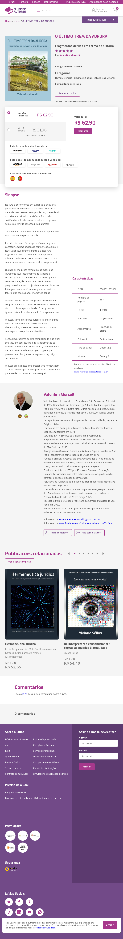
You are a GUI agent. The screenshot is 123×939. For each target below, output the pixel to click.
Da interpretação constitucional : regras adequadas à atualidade (87, 646)
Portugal (23, 1)
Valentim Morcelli (70, 55)
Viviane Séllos (71, 652)
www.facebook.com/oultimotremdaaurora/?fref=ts (85, 523)
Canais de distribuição (44, 768)
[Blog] (40, 912)
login (24, 693)
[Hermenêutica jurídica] (32, 604)
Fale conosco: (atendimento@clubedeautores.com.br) (33, 798)
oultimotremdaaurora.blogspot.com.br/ (79, 519)
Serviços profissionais (44, 750)
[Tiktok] (9, 912)
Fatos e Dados (12, 762)
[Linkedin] (19, 912)
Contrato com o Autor (16, 773)
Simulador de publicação (50, 773)
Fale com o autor (91, 532)
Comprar (83, 130)
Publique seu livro (76, 1)
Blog (7, 750)
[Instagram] (29, 902)
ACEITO (110, 925)
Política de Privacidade (44, 927)
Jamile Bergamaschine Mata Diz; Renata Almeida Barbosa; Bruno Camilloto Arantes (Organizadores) (30, 653)
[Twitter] (9, 902)
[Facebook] (19, 902)
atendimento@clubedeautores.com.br (91, 372)
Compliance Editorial (43, 745)
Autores (9, 745)
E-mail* (83, 750)
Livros (17, 21)
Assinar (87, 766)
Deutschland (51, 1)
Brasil (12, 1)
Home (8, 21)
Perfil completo (59, 532)
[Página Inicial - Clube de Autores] (15, 10)
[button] (69, 553)
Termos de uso (13, 768)
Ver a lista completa (19, 561)
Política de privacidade (44, 739)
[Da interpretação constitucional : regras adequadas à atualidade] (91, 604)
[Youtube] (29, 912)
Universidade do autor (44, 756)
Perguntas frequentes (16, 792)
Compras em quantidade (46, 762)
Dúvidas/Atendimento (16, 739)
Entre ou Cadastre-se (101, 10)
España (36, 1)
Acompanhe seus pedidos (104, 1)
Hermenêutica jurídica (20, 644)
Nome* (83, 737)
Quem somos (12, 756)
